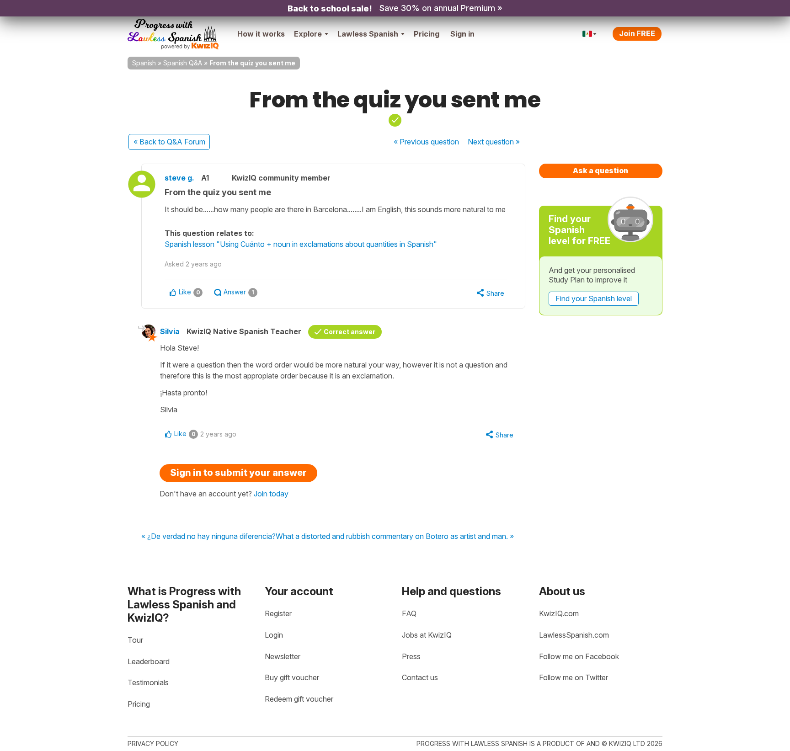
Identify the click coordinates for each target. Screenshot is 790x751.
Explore (308, 33)
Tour (135, 639)
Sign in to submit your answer (238, 472)
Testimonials (148, 682)
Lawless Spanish (367, 33)
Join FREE (637, 33)
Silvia (170, 331)
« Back (169, 141)
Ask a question (600, 170)
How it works (261, 33)
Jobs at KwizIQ (427, 634)
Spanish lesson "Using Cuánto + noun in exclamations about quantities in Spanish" (301, 244)
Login (274, 634)
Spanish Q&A (182, 63)
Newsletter (282, 656)
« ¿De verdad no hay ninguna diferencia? (208, 537)
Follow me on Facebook (579, 656)
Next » (494, 141)
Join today (271, 493)
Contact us (420, 677)
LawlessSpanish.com (574, 634)
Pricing (426, 33)
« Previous (426, 141)
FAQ (409, 613)
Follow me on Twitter (573, 677)
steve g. (179, 177)
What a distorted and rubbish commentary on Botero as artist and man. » (395, 537)
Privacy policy (153, 743)
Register (278, 613)
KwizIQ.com (559, 613)
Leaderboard (149, 661)
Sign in (462, 33)
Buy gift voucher (292, 677)
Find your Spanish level (593, 298)
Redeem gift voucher (299, 698)
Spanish (144, 63)
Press (411, 656)
